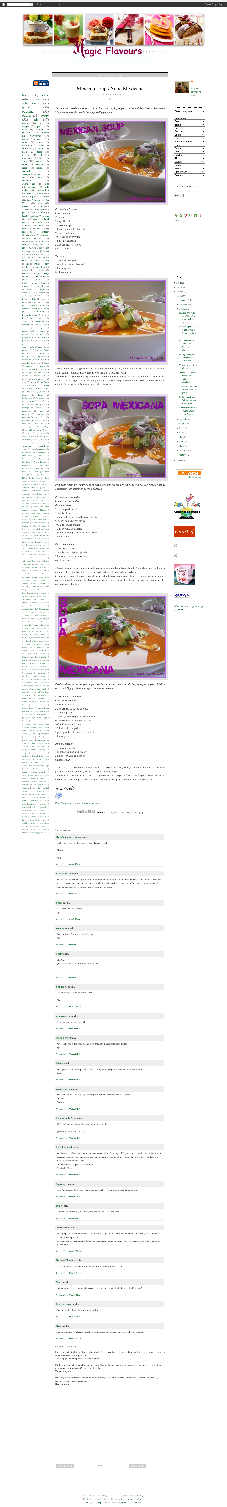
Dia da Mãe (41, 311)
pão (23, 231)
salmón (42, 343)
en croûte (30, 612)
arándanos (25, 503)
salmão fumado (27, 775)
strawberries (41, 797)
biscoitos (33, 231)
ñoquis (35, 829)
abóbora (25, 209)
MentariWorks (136, 1498)
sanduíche (25, 781)
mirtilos (25, 273)
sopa (24, 164)
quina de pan (41, 762)
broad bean (45, 529)
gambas (25, 296)
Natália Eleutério (66, 1260)
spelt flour (35, 794)
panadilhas (33, 711)
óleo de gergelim (37, 833)
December (183, 299)
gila (47, 641)
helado (34, 296)
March (182, 445)
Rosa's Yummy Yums (68, 837)
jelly (47, 401)
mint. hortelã (41, 695)
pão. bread (35, 420)
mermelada (30, 234)
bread (24, 215)
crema (44, 593)
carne (24, 382)
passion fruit (37, 717)
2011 (178, 287)
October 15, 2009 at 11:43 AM (69, 1006)
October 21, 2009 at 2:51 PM (68, 1316)
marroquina (40, 407)
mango (34, 302)
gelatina (46, 638)
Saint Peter (31, 475)
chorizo (42, 558)
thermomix (42, 813)
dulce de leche (27, 609)
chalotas (33, 555)
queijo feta (38, 756)
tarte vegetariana (39, 810)
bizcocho (32, 519)
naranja (36, 273)
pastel (26, 107)
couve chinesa (36, 586)
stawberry (36, 308)
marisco (39, 164)
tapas (29, 193)
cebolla (24, 555)
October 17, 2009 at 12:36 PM (68, 1273)
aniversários (26, 359)
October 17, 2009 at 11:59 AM (69, 1251)
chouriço (35, 385)
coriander (25, 583)
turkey (46, 254)
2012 (178, 282)
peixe (39, 151)
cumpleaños (26, 599)
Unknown (61, 1184)
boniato (43, 526)
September (183, 419)
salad (24, 167)
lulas (44, 324)
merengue (26, 414)
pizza (40, 340)
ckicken (40, 222)
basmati (46, 513)
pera (24, 305)
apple (32, 318)
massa (40, 142)
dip (33, 606)
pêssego (43, 749)
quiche (30, 762)
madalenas (27, 158)
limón (43, 299)
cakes (47, 535)
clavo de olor (38, 564)
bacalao (46, 276)
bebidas (41, 257)
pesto (27, 733)
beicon (34, 369)
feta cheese (45, 622)
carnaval (42, 545)
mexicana (45, 692)
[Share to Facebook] (89, 811)
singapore (25, 788)
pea (44, 417)
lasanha (42, 663)
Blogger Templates (96, 1502)
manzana (25, 327)
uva (44, 820)
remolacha (26, 423)
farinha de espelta (28, 618)
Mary (59, 954)
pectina (39, 730)
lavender (43, 666)
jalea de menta (41, 657)
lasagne (32, 663)
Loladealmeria (64, 1147)
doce (39, 177)
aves (40, 123)
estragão (35, 615)
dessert (35, 99)
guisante (25, 395)
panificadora (29, 714)
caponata (32, 545)
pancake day (44, 711)
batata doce (30, 366)
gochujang (37, 644)
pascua (35, 196)
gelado (25, 270)
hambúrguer (40, 398)
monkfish (25, 702)
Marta (60, 1063)
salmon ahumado (39, 772)
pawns (33, 727)
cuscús (43, 599)
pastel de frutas (28, 340)
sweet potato (44, 436)
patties (41, 724)
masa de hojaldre (39, 327)
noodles (25, 334)
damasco (35, 602)
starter (40, 145)
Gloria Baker (63, 1304)
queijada (25, 753)
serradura (25, 785)
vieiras (32, 449)
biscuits (25, 260)
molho (24, 698)
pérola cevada (30, 749)
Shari (59, 1282)
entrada (25, 142)
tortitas (28, 439)
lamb (33, 244)
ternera (25, 206)
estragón (43, 615)
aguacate (42, 487)
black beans (42, 519)
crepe (44, 596)
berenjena (45, 369)
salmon (46, 250)
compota (42, 292)
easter (24, 196)
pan (23, 212)
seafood (26, 171)
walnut (46, 308)
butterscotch (36, 532)
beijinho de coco (39, 516)
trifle (32, 347)
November (183, 304)
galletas (40, 202)
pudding (28, 111)
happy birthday (28, 401)
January (182, 454)
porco (25, 139)
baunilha (42, 366)
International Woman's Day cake (34, 459)
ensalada (26, 180)
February (183, 450)
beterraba (41, 372)
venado (35, 826)
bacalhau (29, 280)
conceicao (62, 928)
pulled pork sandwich (41, 746)
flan (39, 628)
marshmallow (44, 682)
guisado (42, 391)
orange (46, 273)
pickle (34, 733)
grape (30, 647)
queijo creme (26, 756)
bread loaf (34, 529)
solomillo (25, 794)
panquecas (26, 337)
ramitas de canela (36, 765)
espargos (42, 612)
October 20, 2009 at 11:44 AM (69, 1294)
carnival (25, 548)
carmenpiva (63, 1089)
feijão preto (34, 622)
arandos (43, 500)
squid (24, 347)
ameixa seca (63, 1016)
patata (34, 724)
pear (43, 302)
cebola (44, 551)
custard (24, 602)
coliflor (24, 574)
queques (26, 155)
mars (35, 682)
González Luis (64, 873)
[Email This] (79, 811)
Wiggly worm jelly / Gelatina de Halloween (187, 357)
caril (27, 263)
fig (42, 625)
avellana (37, 363)
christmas (27, 132)
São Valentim (39, 206)
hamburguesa (27, 398)
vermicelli (41, 446)
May (181, 436)
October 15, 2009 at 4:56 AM (68, 893)
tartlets (24, 813)
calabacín (25, 375)
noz (47, 247)
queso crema (37, 759)
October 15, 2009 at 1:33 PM (68, 1028)
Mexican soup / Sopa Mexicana (110, 88)
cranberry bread (33, 590)
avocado (25, 507)
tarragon (25, 810)
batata (27, 516)
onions (40, 708)
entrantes (26, 148)
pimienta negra (30, 737)
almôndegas (37, 491)
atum (37, 359)
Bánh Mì (41, 455)
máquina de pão (35, 247)
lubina (24, 670)
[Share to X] (86, 811)
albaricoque (26, 491)
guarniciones (28, 183)
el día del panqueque (42, 609)
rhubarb (42, 305)
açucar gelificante (39, 510)
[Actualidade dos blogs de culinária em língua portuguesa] (187, 518)
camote (39, 542)
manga (24, 302)
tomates (33, 817)
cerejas (42, 289)
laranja (43, 296)
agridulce (41, 356)
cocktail (46, 385)
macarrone (41, 673)
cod (33, 292)
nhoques (35, 705)
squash (44, 794)
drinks (28, 266)
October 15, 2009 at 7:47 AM (68, 919)
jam (27, 218)
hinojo (32, 654)
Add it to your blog (194, 477)
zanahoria (29, 311)
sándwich (32, 804)
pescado (39, 161)
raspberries (28, 769)
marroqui (25, 407)
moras (34, 702)
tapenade (43, 807)
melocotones (35, 689)
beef (43, 212)
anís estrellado (41, 497)
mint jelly (29, 695)
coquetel (43, 580)
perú (27, 276)
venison (43, 826)
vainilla (24, 823)
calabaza (34, 215)
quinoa (24, 765)
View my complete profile (196, 92)
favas (47, 388)
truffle (32, 820)
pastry (27, 724)
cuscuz (36, 599)
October (182, 308)
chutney (45, 231)
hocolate (42, 654)
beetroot (25, 369)
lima (36, 324)
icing (32, 657)
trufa (23, 820)
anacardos (27, 494)
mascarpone (26, 411)
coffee (24, 570)
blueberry (25, 283)
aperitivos (25, 500)
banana (42, 280)
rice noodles (40, 423)
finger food (40, 266)
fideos (36, 625)
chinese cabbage (28, 558)
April (181, 441)
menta (44, 689)
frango (25, 126)
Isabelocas (62, 1038)
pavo (28, 238)
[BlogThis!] (82, 811)
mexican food (35, 692)
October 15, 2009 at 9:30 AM (68, 977)
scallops (46, 427)
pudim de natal (36, 743)
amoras (46, 491)
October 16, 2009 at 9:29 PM (68, 1218)
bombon (25, 526)
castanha (33, 382)
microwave (44, 234)
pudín (36, 119)
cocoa (27, 567)
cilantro (46, 561)
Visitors (177, 219)
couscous (25, 586)
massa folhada (28, 331)
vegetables (26, 443)
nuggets (25, 708)
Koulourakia (26, 465)
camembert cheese (28, 542)
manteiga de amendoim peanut (34, 676)
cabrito (42, 241)
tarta (41, 158)
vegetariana (26, 446)
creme (24, 596)
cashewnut (35, 548)
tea (33, 813)
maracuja (46, 679)
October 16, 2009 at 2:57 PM (68, 1108)
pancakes (39, 334)
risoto (24, 427)
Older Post (138, 1465)
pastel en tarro (35, 721)
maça (42, 331)
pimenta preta (44, 733)
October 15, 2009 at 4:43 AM (68, 864)
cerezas (42, 318)
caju (23, 535)
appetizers (30, 241)
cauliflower (28, 551)
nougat (43, 705)
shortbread (42, 785)
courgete (43, 583)
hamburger (26, 324)
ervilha (38, 388)
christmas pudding (28, 561)
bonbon (34, 526)
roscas (44, 769)
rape (47, 765)
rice (47, 183)
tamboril (35, 807)
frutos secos (34, 634)
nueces (28, 250)
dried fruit (42, 606)
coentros (43, 567)
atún (44, 359)
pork (39, 139)
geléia (27, 641)
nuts (32, 708)
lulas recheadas (35, 670)
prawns (32, 305)
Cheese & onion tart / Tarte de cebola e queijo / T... (188, 389)
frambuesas (37, 631)
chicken (45, 132)
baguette (25, 513)
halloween (39, 209)
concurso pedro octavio (40, 577)
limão (34, 299)
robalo (37, 769)
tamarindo (25, 807)
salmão (28, 254)
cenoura (30, 289)
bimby (24, 519)
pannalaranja (41, 714)
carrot (46, 286)
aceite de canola (28, 487)
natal (24, 129)
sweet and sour (28, 436)
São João (34, 481)
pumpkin (38, 238)
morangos (41, 228)
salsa (39, 775)
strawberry (41, 433)
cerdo (40, 155)
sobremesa (29, 103)
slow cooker (36, 788)
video (24, 449)
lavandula (34, 666)
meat (41, 411)
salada (39, 167)
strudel (24, 801)
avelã (44, 503)
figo (47, 625)
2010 (178, 291)
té (38, 820)
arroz (24, 177)
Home (100, 1465)
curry (46, 263)
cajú (29, 535)
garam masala (35, 638)
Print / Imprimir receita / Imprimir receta (77, 803)
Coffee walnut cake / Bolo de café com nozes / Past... (187, 400)
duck (24, 244)
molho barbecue (38, 698)
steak (24, 797)
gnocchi (27, 644)
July (181, 428)
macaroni (29, 673)
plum (36, 276)
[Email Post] (140, 812)
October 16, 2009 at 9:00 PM (68, 1196)
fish (41, 148)
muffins (26, 145)
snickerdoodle (39, 791)
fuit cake (43, 634)
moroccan (26, 417)
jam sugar (25, 660)
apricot (34, 500)
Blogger (141, 1495)
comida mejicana (35, 574)
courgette (28, 388)
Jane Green (26, 462)
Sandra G (62, 986)
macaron (46, 670)
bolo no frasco (39, 523)
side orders (43, 190)
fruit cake (30, 391)
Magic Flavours (112, 1495)
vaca (33, 212)
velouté (27, 826)
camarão (36, 375)
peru (47, 730)
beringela (29, 372)
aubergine (26, 363)
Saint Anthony (36, 471)
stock (32, 797)
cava (37, 551)
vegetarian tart (44, 823)
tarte (37, 254)
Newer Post (65, 1465)
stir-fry (28, 433)
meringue (40, 414)
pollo (39, 126)
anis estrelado (27, 497)
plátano (40, 737)
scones (34, 781)
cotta (34, 583)
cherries (25, 292)
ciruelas (37, 263)
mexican (25, 692)
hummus (25, 657)
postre (44, 115)
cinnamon (27, 564)
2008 (178, 460)
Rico (59, 1326)
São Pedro (43, 481)
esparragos (25, 615)
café (45, 532)
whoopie (25, 829)
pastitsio (46, 721)
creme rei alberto (34, 596)
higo (23, 654)
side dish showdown (33, 430)
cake (45, 95)
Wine (37, 484)
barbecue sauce (36, 513)
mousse (36, 417)
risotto (33, 343)
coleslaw (43, 570)
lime (27, 404)
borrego (24, 529)
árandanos (42, 449)
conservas (26, 225)
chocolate (41, 193)
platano (25, 420)
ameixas (29, 257)
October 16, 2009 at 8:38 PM (68, 1174)
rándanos (25, 772)
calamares (37, 286)
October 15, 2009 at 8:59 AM (68, 944)
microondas (27, 228)
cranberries (39, 321)
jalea (39, 401)
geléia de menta (37, 641)
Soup (24, 161)
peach (41, 727)
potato (31, 740)
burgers (27, 532)
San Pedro (36, 478)
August (182, 423)
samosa (43, 778)
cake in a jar (38, 535)
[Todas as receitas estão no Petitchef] (184, 535)
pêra (44, 420)
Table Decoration (42, 353)
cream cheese (33, 593)
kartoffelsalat (36, 660)
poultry (25, 123)
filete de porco (30, 628)
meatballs (38, 686)
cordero (25, 321)
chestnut (25, 385)
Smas (59, 902)
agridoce (29, 356)
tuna (35, 439)
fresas (40, 225)
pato (37, 250)
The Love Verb (27, 484)
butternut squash (41, 260)
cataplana (45, 548)
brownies (25, 286)
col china (33, 570)
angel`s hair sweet (40, 494)
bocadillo (25, 523)
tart (47, 238)
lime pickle (40, 404)
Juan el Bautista (40, 462)
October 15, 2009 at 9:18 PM (68, 1079)
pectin (32, 730)
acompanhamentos (31, 174)
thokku (24, 817)
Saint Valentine (33, 199)
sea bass (43, 781)
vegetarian (41, 443)
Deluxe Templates (131, 1502)
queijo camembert (39, 753)
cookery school (30, 580)
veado (33, 823)
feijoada (39, 618)
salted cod (34, 778)
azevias (36, 507)
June (181, 432)
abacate (43, 484)
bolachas (36, 218)
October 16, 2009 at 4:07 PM (68, 1138)
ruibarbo (25, 308)
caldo (44, 539)
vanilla (43, 439)
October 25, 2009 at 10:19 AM (69, 1338)
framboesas (26, 631)
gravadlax (38, 647)
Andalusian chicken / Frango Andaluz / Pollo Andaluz (188, 410)
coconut (34, 567)
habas (40, 395)
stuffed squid (36, 801)
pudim (26, 115)
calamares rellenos (31, 539)
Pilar (59, 1206)
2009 (178, 296)
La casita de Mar (66, 1118)
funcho (24, 638)
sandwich (34, 427)
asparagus (35, 503)
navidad (39, 129)
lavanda (24, 666)
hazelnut (43, 650)
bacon (46, 363)
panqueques (26, 717)
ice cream (39, 270)
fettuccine (28, 625)
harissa (34, 650)
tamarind (43, 804)
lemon (24, 299)
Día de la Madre (29, 315)
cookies (45, 215)
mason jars (28, 686)
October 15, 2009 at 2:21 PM (68, 1054)
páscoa (46, 196)
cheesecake (42, 555)
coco (47, 564)
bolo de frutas (39, 283)
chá (39, 561)
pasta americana (40, 337)
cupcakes (32, 187)
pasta (24, 151)
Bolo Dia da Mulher (29, 452)
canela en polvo (38, 379)
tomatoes (43, 817)
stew (47, 430)
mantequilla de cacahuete (31, 679)
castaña (43, 382)
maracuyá (27, 682)
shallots (34, 785)
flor (45, 628)
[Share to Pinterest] (93, 811)
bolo (25, 95)
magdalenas (35, 135)
